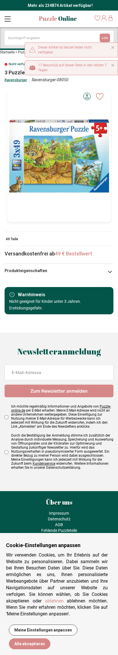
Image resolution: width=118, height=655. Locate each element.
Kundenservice (44, 464)
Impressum (59, 513)
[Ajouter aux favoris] (99, 96)
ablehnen (54, 601)
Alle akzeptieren (29, 644)
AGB (59, 524)
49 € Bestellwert (73, 254)
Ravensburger (16, 80)
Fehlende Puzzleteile (59, 530)
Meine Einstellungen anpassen (43, 630)
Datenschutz (59, 519)
